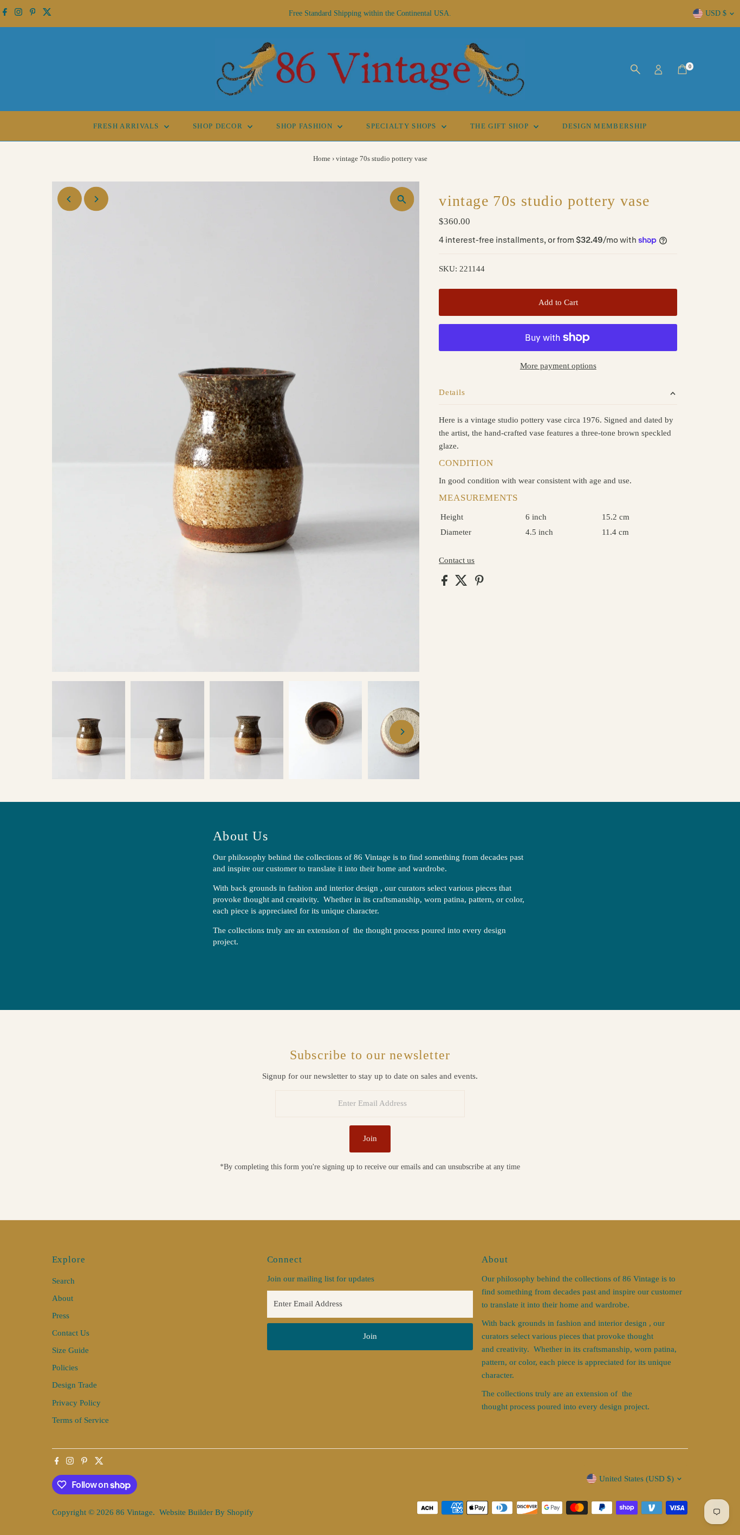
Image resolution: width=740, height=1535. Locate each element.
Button (235, 968)
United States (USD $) (636, 1478)
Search (63, 1281)
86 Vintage (134, 1512)
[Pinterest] (32, 14)
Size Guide (70, 1350)
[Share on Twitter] (462, 583)
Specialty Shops (402, 126)
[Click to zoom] (402, 199)
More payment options (558, 365)
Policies (65, 1367)
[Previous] (69, 199)
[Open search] (635, 69)
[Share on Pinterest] (479, 583)
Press (60, 1315)
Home (321, 158)
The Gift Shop (500, 126)
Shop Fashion (305, 126)
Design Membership (604, 126)
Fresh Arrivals (127, 126)
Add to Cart (558, 302)
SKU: (448, 268)
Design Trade (74, 1385)
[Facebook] (5, 14)
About (62, 1298)
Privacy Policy (76, 1402)
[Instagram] (18, 14)
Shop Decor (219, 126)
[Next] (96, 199)
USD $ (715, 13)
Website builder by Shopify (206, 1512)
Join (370, 1138)
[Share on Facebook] (446, 583)
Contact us (457, 560)
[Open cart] (682, 69)
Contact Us (70, 1333)
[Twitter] (47, 14)
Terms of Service (80, 1420)
